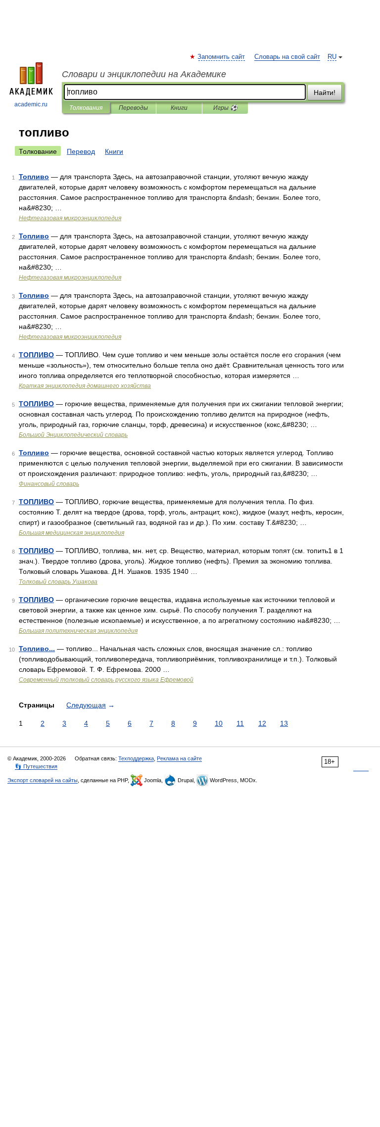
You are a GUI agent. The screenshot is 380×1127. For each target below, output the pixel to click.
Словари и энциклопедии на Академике (144, 74)
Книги (179, 107)
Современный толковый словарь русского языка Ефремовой (106, 679)
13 (284, 723)
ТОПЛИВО (36, 355)
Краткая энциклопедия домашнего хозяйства (85, 385)
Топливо (34, 177)
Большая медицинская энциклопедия (71, 532)
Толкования (85, 107)
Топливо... (37, 649)
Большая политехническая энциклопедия (78, 630)
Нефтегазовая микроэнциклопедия (70, 218)
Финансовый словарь (49, 483)
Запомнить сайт (221, 56)
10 (219, 723)
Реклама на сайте (179, 758)
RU (332, 56)
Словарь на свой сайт (287, 56)
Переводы (133, 107)
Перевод (81, 151)
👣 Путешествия (36, 766)
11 (240, 723)
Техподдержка (136, 758)
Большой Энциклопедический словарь (73, 434)
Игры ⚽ (225, 107)
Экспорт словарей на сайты (42, 780)
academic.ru (31, 104)
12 (262, 723)
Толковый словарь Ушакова (58, 581)
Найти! (324, 92)
